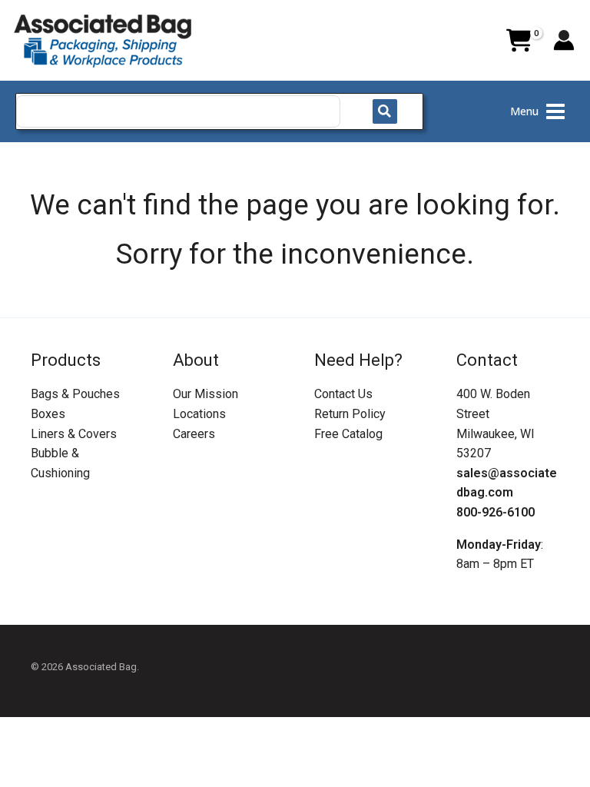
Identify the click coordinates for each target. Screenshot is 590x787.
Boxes (48, 414)
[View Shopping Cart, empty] (518, 41)
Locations (199, 414)
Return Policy (350, 414)
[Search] (385, 111)
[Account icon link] (564, 40)
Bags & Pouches (75, 394)
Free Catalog (348, 434)
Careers (194, 434)
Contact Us (343, 394)
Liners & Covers (74, 434)
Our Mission (205, 394)
